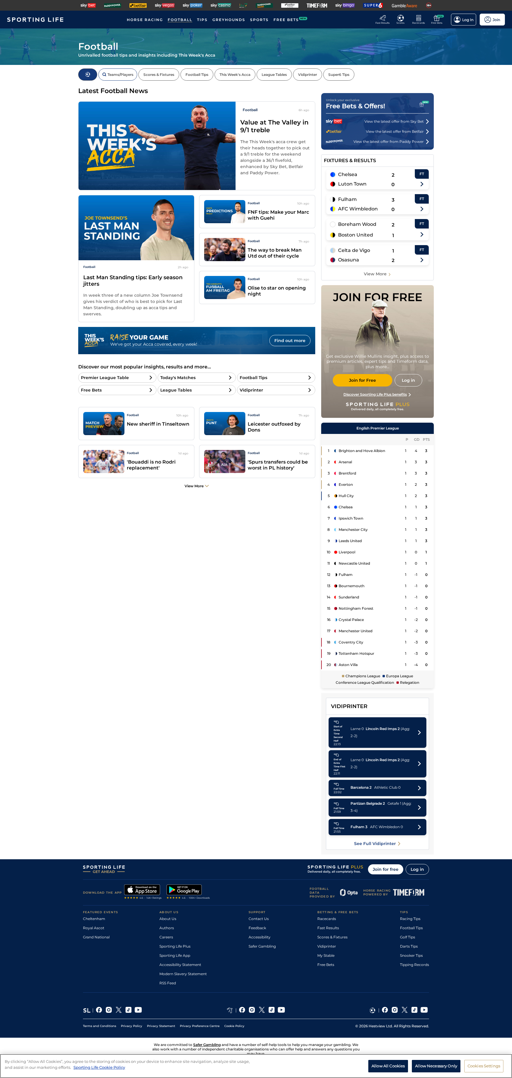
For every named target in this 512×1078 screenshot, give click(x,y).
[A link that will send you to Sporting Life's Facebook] (99, 1010)
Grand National (96, 937)
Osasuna (348, 260)
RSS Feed (167, 983)
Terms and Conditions (99, 1026)
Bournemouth (351, 586)
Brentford (347, 473)
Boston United (355, 235)
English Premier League (377, 428)
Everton (346, 484)
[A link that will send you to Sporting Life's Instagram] (109, 1010)
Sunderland (349, 597)
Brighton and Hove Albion (362, 450)
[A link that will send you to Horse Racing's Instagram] (252, 1010)
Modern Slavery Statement (183, 974)
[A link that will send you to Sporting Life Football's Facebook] (385, 1010)
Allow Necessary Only (436, 1065)
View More (375, 274)
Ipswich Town (351, 518)
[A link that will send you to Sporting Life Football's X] (404, 1010)
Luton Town (352, 184)
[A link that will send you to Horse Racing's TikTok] (271, 1010)
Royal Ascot (93, 928)
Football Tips (411, 928)
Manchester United (355, 631)
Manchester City (353, 529)
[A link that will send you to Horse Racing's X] (262, 1010)
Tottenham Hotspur (356, 653)
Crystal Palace (351, 619)
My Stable (326, 955)
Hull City (346, 496)
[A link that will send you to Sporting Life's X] (119, 1010)
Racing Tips (410, 918)
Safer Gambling (262, 946)
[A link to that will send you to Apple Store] (143, 892)
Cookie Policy (234, 1026)
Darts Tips (409, 946)
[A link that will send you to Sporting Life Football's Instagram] (395, 1010)
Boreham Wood (357, 224)
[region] (256, 1066)
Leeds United (350, 541)
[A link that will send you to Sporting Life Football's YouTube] (424, 1010)
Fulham (347, 199)
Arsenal (345, 462)
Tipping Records (414, 964)
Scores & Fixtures (332, 937)
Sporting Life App (174, 955)
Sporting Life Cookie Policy (99, 1067)
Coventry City (351, 642)
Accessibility (260, 937)
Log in (417, 869)
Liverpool (347, 552)
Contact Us (259, 918)
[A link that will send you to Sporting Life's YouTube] (138, 1010)
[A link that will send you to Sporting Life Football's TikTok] (414, 1010)
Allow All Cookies (388, 1065)
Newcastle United (354, 563)
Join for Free (362, 380)
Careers (166, 937)
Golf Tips (407, 937)
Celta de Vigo (354, 250)
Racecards (326, 918)
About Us (167, 918)
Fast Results (328, 928)
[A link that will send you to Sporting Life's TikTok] (128, 1010)
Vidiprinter (326, 946)
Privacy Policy (131, 1026)
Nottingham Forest (356, 608)
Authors (166, 928)
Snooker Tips (411, 955)
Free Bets (325, 964)
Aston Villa (348, 664)
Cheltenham (94, 918)
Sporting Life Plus (175, 946)
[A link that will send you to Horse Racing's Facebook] (242, 1010)
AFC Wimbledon (358, 209)
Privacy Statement (161, 1026)
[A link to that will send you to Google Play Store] (188, 892)
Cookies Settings (484, 1065)
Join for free (386, 869)
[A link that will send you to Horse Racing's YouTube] (281, 1010)
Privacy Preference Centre (200, 1026)
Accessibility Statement (180, 964)
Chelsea (347, 174)
